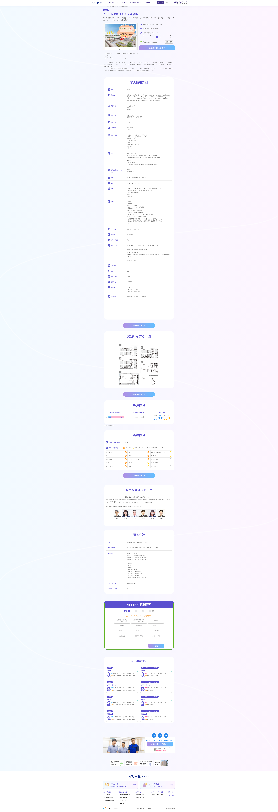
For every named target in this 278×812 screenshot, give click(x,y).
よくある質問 (171, 795)
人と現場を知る (147, 2)
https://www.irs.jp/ (131, 583)
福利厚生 (122, 803)
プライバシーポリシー (140, 808)
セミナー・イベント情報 (157, 794)
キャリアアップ (123, 800)
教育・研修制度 (123, 797)
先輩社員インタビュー (141, 794)
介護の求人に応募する (160, 744)
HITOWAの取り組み (109, 800)
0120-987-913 (180, 2)
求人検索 (111, 2)
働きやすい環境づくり (125, 794)
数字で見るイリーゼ (108, 797)
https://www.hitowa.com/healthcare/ (136, 588)
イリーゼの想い (107, 794)
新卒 (167, 2)
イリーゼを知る (121, 2)
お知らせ (170, 792)
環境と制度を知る (134, 2)
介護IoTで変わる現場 (140, 797)
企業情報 (149, 808)
